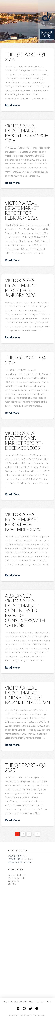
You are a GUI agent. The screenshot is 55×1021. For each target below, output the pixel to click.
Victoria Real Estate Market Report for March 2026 (26, 133)
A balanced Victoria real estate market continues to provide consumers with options (25, 610)
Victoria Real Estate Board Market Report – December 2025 (24, 440)
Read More (12, 105)
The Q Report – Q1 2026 (25, 56)
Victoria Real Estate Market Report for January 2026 (22, 288)
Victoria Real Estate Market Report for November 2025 (22, 521)
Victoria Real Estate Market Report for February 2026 (22, 210)
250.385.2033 (14, 856)
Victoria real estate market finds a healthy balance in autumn (27, 695)
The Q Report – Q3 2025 (25, 767)
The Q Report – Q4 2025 (25, 360)
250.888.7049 (14, 859)
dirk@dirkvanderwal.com (19, 862)
